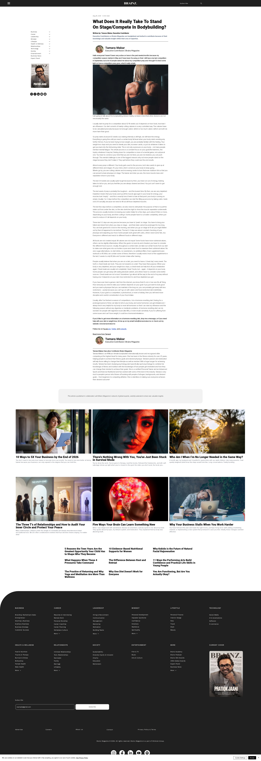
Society (33, 51)
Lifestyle (34, 41)
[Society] (49, 51)
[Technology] (49, 48)
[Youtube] (41, 94)
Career (33, 34)
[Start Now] (53, 466)
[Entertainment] (49, 53)
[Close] (258, 757)
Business (34, 32)
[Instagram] (31, 94)
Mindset (33, 39)
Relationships (35, 46)
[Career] (49, 34)
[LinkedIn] (38, 94)
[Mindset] (49, 39)
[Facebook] (35, 94)
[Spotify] (45, 94)
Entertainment (36, 53)
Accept (252, 758)
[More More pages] (59, 633)
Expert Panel (35, 58)
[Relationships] (49, 46)
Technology (34, 48)
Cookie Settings (240, 758)
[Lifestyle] (49, 41)
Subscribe (184, 3)
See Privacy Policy (82, 758)
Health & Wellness (37, 44)
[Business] (49, 32)
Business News (36, 56)
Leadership (35, 36)
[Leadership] (49, 36)
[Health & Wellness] (49, 44)
